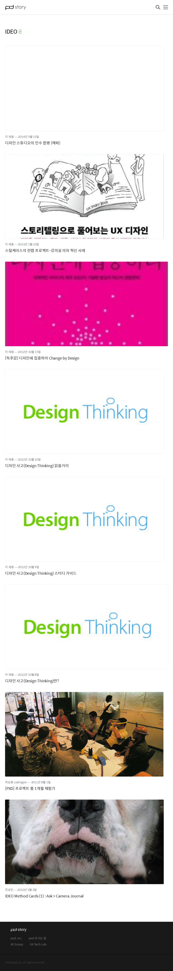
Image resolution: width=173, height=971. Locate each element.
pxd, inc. (16, 938)
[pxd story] (26, 8)
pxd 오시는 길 (37, 938)
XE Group (17, 944)
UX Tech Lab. (38, 944)
